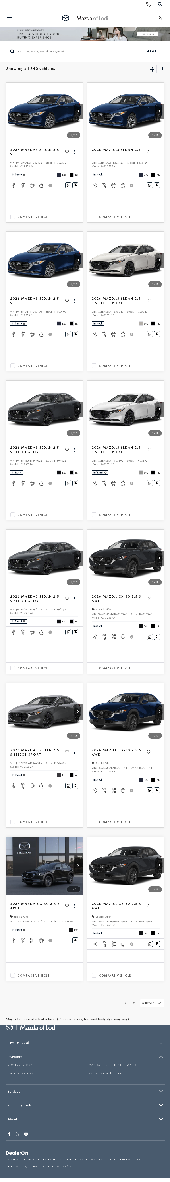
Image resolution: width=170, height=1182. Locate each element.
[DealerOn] (17, 1153)
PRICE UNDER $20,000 (105, 1073)
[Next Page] (133, 1003)
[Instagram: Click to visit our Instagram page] (26, 1134)
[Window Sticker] (75, 185)
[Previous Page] (125, 1003)
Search (152, 51)
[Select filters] (152, 69)
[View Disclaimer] (50, 185)
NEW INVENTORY (20, 1065)
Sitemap (66, 1159)
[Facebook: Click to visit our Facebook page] (9, 1134)
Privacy (81, 1159)
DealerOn (48, 1159)
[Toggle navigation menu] (7, 18)
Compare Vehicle (33, 217)
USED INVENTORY (20, 1073)
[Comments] (68, 185)
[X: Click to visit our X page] (17, 1134)
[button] (78, 111)
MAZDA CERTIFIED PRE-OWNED (112, 1065)
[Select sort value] (160, 69)
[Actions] (74, 152)
